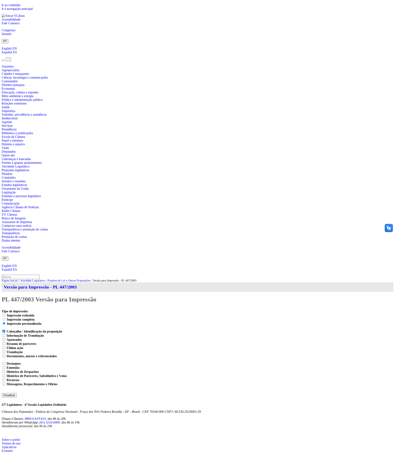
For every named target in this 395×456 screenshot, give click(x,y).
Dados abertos (11, 240)
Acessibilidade (11, 19)
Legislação (9, 192)
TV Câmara (9, 214)
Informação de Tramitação (25, 335)
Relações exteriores (14, 103)
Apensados (14, 339)
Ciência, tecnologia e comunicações (25, 77)
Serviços (7, 125)
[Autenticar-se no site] (3, 433)
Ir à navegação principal (17, 8)
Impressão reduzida (20, 315)
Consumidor (10, 81)
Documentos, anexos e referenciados (32, 356)
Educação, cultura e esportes (20, 92)
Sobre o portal (11, 439)
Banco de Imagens (14, 218)
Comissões (9, 177)
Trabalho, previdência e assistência (24, 114)
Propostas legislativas (15, 170)
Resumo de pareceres (21, 343)
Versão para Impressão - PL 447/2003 (40, 287)
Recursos (13, 380)
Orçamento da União (15, 188)
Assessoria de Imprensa (17, 222)
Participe (7, 199)
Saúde (6, 107)
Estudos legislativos (14, 185)
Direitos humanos (13, 85)
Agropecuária (10, 70)
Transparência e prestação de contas (25, 229)
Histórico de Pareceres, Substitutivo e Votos (37, 376)
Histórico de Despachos (23, 371)
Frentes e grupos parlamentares (22, 162)
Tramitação (15, 352)
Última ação (15, 348)
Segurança (8, 111)
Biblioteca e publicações (17, 133)
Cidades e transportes (15, 74)
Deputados (9, 151)
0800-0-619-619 (35, 418)
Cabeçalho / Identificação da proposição (34, 331)
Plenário (7, 174)
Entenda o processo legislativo (21, 196)
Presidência (9, 129)
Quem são (8, 155)
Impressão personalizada (24, 323)
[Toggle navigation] (3, 60)
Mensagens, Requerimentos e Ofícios (32, 384)
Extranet (7, 451)
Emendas (13, 367)
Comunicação (11, 203)
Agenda (7, 122)
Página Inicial (10, 280)
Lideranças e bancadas (16, 159)
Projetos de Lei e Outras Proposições (69, 280)
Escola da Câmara (13, 136)
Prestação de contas (14, 236)
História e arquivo (13, 144)
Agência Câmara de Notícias (20, 207)
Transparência (11, 233)
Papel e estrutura (12, 140)
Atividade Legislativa (15, 166)
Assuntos (8, 66)
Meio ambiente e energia (18, 96)
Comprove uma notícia (16, 225)
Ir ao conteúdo (11, 5)
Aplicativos (9, 447)
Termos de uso (11, 443)
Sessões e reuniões (14, 181)
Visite (5, 148)
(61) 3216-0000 (50, 422)
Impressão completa (21, 319)
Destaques (14, 363)
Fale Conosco (11, 23)
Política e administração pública (22, 99)
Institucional (9, 118)
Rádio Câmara (11, 211)
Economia (8, 88)
